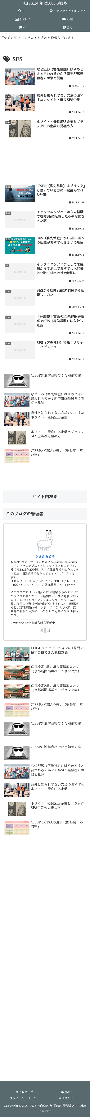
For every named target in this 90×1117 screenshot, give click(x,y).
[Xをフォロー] (42, 630)
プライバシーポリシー (24, 1098)
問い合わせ (66, 1098)
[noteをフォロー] (48, 630)
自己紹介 (66, 1092)
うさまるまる (45, 556)
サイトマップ (24, 1092)
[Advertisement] (45, 157)
